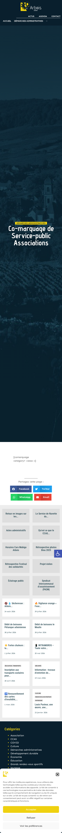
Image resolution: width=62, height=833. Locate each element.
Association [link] (17, 735)
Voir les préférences (31, 825)
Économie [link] (16, 757)
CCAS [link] (14, 739)
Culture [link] (38, 693)
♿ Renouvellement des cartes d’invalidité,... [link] (14, 696)
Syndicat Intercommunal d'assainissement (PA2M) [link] (46, 585)
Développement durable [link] (24, 753)
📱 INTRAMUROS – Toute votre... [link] (44, 647)
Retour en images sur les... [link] (16, 515)
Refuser (31, 817)
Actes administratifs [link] (16, 530)
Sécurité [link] (38, 665)
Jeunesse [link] (15, 767)
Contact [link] (55, 16)
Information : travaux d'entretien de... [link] (45, 671)
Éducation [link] (8, 665)
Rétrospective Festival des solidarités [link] (16, 565)
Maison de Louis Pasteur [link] (43, 697)
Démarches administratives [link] (31, 223)
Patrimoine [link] (38, 700)
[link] (58, 554)
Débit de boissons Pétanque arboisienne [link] (15, 626)
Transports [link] (17, 665)
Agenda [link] (43, 16)
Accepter (31, 809)
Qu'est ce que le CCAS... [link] (46, 532)
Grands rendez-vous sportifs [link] (27, 764)
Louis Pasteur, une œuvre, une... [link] (44, 706)
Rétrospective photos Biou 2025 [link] (46, 549)
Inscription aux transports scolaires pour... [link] (14, 672)
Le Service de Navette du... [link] (46, 515)
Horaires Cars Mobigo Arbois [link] (15, 549)
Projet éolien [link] (46, 564)
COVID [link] (15, 742)
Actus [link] (31, 16)
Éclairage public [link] (16, 580)
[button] (57, 774)
